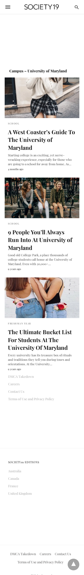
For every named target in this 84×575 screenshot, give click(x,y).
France (13, 486)
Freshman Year (19, 323)
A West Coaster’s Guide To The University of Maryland (41, 139)
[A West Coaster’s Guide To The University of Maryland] (42, 97)
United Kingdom (20, 493)
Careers (14, 384)
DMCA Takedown (21, 376)
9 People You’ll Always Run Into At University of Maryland (40, 239)
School (13, 123)
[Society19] (41, 7)
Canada (13, 478)
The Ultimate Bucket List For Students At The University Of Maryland (40, 339)
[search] (76, 7)
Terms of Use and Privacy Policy (31, 399)
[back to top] (73, 564)
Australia (14, 471)
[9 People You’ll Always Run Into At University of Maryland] (42, 198)
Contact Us (16, 391)
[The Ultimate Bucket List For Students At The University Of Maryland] (42, 297)
